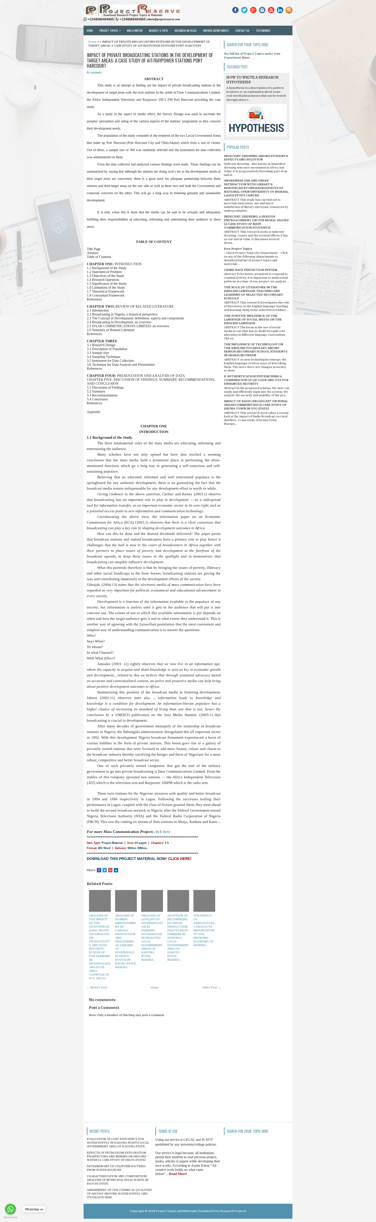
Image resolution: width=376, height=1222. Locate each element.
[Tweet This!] (104, 870)
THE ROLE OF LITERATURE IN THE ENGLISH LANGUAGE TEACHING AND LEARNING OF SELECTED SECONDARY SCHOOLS (253, 293)
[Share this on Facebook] (99, 870)
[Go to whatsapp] (10, 1209)
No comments (94, 72)
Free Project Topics (238, 248)
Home (90, 30)
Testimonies (263, 30)
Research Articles (186, 30)
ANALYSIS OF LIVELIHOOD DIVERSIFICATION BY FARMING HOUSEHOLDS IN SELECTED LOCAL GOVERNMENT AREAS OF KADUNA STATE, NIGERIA (152, 937)
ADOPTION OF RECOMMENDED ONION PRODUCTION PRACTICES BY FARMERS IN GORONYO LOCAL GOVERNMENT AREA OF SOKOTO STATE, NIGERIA (178, 937)
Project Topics (110, 30)
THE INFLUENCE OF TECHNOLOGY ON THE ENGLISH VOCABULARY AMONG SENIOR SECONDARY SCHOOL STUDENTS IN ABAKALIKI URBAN (255, 350)
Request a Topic (158, 30)
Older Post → (211, 987)
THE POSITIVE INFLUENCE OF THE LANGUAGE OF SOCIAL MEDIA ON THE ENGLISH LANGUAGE (253, 319)
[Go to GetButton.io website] (10, 1217)
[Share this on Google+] (110, 870)
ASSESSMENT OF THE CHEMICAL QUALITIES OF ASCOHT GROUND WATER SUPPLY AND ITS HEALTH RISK (119, 1193)
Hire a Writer (135, 30)
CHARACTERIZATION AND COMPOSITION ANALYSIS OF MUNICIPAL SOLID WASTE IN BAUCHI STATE (117, 1180)
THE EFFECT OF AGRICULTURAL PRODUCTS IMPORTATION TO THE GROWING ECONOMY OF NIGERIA (204, 930)
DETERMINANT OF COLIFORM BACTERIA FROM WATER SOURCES (116, 1168)
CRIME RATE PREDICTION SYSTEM (250, 269)
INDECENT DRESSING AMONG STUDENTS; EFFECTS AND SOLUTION (256, 157)
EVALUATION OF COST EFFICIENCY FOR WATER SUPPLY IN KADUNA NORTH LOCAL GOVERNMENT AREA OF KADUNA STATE (118, 1142)
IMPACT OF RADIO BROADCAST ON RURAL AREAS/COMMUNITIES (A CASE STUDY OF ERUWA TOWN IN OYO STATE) (256, 404)
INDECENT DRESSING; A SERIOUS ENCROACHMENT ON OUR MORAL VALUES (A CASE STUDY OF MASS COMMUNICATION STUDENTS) (256, 222)
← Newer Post (97, 987)
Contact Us (242, 30)
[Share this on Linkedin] (116, 870)
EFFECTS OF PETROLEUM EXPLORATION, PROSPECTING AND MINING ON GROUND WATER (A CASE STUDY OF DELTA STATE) (117, 1156)
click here (162, 831)
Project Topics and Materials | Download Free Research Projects (201, 1211)
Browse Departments (216, 30)
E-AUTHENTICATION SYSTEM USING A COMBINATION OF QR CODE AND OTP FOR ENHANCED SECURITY (256, 380)
